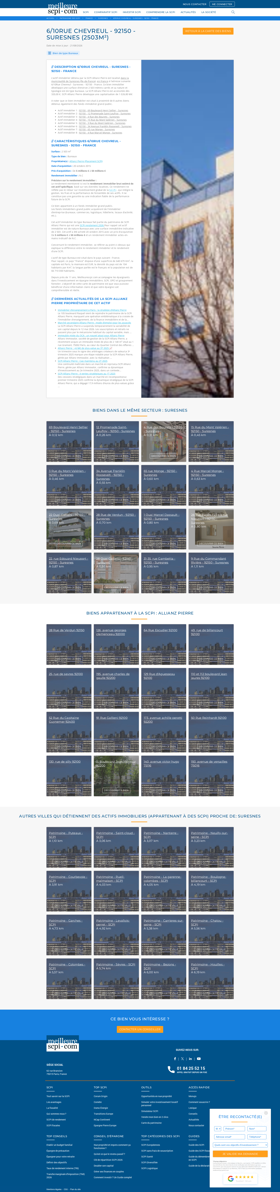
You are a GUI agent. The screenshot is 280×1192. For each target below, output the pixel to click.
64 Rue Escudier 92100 (160, 630)
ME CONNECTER (222, 4)
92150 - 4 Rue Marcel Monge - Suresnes (100, 132)
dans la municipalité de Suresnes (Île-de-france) (90, 79)
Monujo (192, 1096)
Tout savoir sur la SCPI (58, 1096)
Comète (98, 1102)
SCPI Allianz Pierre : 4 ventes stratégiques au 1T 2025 (86, 373)
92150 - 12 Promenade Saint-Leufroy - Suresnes (105, 113)
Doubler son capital (104, 1165)
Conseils (193, 1113)
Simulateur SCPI (149, 1111)
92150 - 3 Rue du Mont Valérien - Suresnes (102, 123)
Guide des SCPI (196, 1144)
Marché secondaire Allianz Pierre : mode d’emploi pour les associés (94, 322)
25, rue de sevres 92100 (66, 674)
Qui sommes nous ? (56, 1113)
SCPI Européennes (150, 1144)
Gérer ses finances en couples (109, 1171)
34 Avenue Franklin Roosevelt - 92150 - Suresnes (110, 475)
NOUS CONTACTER (194, 4)
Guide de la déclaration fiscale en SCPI (208, 1165)
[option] (187, 229)
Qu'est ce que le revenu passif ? (109, 1153)
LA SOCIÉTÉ (208, 12)
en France (102, 81)
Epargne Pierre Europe (105, 1125)
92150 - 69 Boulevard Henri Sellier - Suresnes (103, 110)
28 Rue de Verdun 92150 (67, 630)
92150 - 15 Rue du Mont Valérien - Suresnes (103, 119)
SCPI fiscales (53, 1125)
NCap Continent (102, 1119)
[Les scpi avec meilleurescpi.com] (63, 8)
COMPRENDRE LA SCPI (160, 12)
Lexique (193, 1107)
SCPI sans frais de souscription (157, 1150)
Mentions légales (54, 1189)
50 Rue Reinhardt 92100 (209, 718)
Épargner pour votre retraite (61, 1156)
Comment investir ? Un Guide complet (113, 1177)
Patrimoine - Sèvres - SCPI (115, 964)
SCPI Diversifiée (149, 1162)
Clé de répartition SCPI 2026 (108, 1159)
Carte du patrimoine (151, 1122)
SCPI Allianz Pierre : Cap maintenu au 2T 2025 (82, 361)
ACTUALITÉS (188, 12)
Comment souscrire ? (199, 1102)
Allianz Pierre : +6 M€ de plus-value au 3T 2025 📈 (85, 348)
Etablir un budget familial (59, 1144)
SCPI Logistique (149, 1168)
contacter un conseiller (139, 1029)
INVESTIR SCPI (132, 12)
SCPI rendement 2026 (92, 225)
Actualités (194, 1119)
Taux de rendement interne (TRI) (63, 1168)
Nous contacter (196, 1125)
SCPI (86, 12)
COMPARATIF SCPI (105, 12)
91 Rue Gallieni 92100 (112, 718)
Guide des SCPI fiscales (201, 1150)
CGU (66, 1189)
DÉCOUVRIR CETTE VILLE (68, 861)
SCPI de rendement (56, 1119)
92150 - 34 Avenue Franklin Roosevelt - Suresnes (105, 126)
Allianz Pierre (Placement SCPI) (86, 161)
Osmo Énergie (101, 1107)
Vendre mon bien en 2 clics (154, 1116)
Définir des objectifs (57, 1162)
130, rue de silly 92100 (65, 761)
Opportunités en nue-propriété (156, 1096)
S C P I (112, 189)
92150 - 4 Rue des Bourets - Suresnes (99, 116)
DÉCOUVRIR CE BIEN (69, 456)
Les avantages (54, 1102)
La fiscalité (52, 1107)
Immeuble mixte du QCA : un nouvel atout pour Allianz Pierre (91, 335)
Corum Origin (100, 1096)
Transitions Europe (103, 1113)
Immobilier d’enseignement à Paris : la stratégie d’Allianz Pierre (92, 310)
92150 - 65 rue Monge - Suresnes (97, 129)
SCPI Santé (147, 1156)
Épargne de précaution (58, 1150)
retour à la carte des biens (208, 31)
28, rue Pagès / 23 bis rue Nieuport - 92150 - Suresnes (209, 518)
